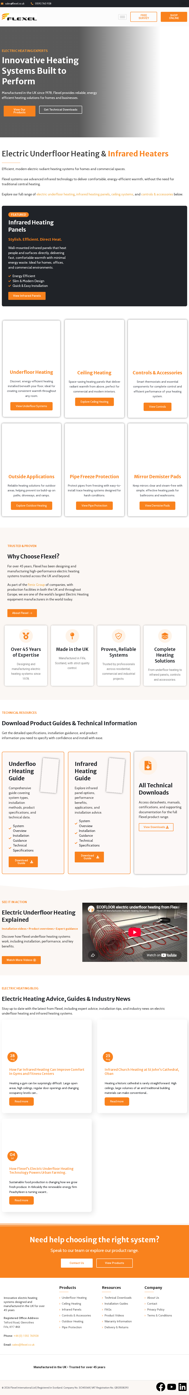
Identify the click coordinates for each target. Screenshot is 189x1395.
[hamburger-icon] (184, 3)
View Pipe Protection (94, 505)
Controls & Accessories (76, 1315)
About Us (153, 1297)
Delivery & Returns (116, 1327)
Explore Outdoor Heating (31, 505)
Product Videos (114, 1315)
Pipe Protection (72, 1327)
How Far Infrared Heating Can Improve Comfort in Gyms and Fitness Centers (46, 1071)
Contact (152, 1303)
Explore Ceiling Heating (94, 401)
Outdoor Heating (72, 1321)
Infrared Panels (71, 1309)
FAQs (107, 1309)
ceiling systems (122, 194)
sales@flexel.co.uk (14, 3)
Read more (21, 1101)
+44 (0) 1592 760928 (26, 1336)
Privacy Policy (155, 1309)
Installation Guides (116, 1303)
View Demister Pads (157, 505)
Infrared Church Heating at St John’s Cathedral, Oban (142, 1071)
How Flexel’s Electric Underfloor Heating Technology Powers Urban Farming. (41, 1171)
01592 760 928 (43, 3)
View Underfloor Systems (31, 406)
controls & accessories (157, 194)
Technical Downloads (118, 1297)
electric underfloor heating (56, 194)
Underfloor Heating (74, 1297)
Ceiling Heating (71, 1303)
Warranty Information (118, 1321)
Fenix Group (36, 585)
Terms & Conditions (159, 1315)
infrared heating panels (93, 194)
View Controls (157, 406)
